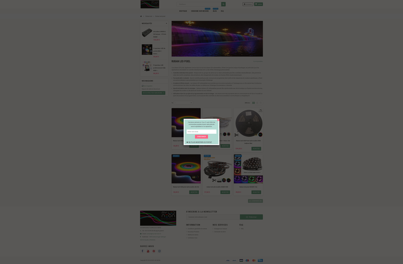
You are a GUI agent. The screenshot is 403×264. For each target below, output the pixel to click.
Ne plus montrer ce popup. (200, 142)
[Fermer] (218, 120)
